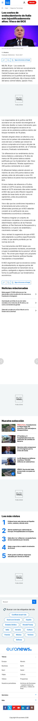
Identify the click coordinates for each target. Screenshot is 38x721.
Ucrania (18, 630)
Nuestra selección (13, 420)
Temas (4, 657)
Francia (7, 635)
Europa (4, 661)
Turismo (30, 635)
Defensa (19, 640)
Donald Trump (28, 625)
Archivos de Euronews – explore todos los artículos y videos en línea (27, 685)
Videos (4, 679)
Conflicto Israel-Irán (19, 615)
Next (6, 8)
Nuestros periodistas (9, 683)
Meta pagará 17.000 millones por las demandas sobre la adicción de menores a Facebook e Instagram (16, 294)
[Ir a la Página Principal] (7, 2)
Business (5, 666)
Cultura (29, 630)
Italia (7, 630)
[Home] (2, 8)
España (28, 620)
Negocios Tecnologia (16, 8)
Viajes (4, 674)
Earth (22, 666)
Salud (22, 670)
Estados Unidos (11, 625)
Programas (24, 679)
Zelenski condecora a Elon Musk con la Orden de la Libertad (15, 310)
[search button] (34, 602)
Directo (32, 2)
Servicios (5, 695)
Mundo (22, 661)
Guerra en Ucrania (13, 620)
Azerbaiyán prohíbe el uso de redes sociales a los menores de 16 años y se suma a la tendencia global (15, 303)
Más (3, 700)
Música (18, 635)
